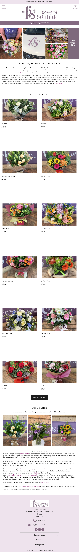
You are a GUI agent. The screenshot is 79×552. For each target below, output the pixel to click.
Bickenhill (10, 475)
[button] (32, 451)
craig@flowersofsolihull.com (31, 486)
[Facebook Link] (36, 529)
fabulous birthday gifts (27, 469)
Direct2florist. (59, 83)
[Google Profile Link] (42, 529)
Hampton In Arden (32, 475)
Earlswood (23, 475)
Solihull (36, 473)
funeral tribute (24, 453)
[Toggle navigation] (3, 7)
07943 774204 (21, 72)
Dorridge (16, 475)
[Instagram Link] (39, 529)
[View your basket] (75, 7)
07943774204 (45, 23)
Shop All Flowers (39, 397)
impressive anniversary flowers (44, 469)
